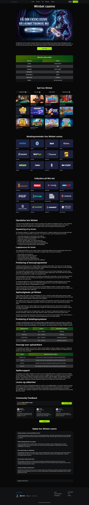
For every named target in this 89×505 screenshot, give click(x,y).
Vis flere (44, 421)
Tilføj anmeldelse (67, 403)
